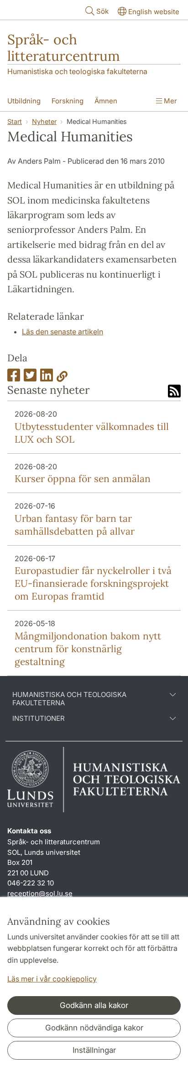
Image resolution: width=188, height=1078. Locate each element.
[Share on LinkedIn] (46, 377)
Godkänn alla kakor (94, 1005)
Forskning (68, 101)
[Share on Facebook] (13, 377)
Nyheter (44, 121)
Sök (102, 11)
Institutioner (38, 718)
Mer (169, 101)
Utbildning (24, 101)
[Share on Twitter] (30, 377)
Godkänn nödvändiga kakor (94, 1027)
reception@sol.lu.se (40, 893)
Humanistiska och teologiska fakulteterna (77, 71)
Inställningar (94, 1050)
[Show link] (62, 377)
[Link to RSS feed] (174, 392)
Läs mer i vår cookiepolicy (52, 978)
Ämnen (105, 101)
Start (14, 121)
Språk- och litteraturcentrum (63, 47)
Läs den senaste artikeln (62, 331)
